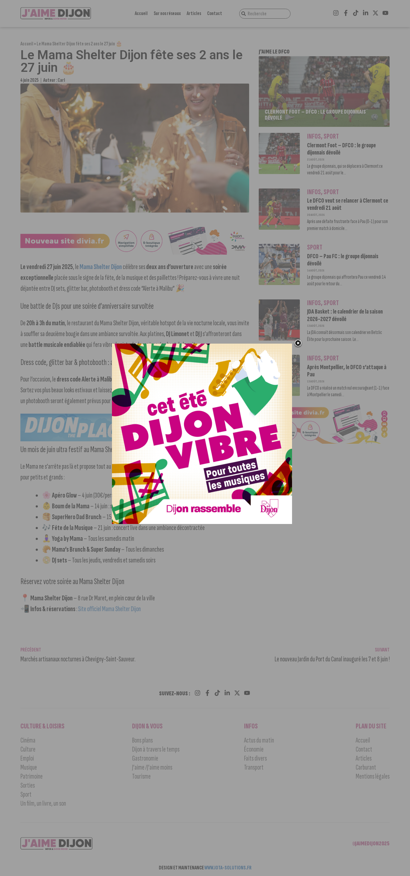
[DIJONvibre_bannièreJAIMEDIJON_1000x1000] (202, 522)
